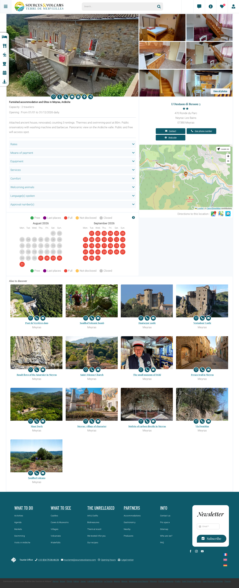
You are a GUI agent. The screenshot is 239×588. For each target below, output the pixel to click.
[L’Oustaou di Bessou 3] (73, 15)
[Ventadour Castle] (202, 300)
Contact (172, 131)
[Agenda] (4, 72)
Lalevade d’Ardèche (95, 581)
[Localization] (84, 97)
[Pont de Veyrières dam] (36, 300)
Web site (172, 137)
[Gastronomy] (4, 46)
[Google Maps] (213, 213)
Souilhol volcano (36, 477)
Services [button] (15, 170)
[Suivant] (133, 217)
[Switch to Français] (225, 554)
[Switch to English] (225, 560)
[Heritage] (4, 63)
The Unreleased (100, 508)
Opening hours (108, 560)
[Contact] (199, 6)
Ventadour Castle (202, 323)
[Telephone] (66, 97)
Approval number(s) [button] (22, 204)
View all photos (220, 91)
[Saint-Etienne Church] (92, 352)
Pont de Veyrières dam (36, 323)
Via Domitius (202, 426)
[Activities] (4, 54)
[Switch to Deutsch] (225, 565)
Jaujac (83, 581)
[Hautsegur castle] (147, 300)
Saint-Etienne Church (92, 374)
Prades (178, 581)
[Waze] (228, 213)
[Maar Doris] (36, 404)
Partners (132, 508)
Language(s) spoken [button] (22, 195)
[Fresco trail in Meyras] (202, 352)
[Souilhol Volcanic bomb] (92, 300)
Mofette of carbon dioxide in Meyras (147, 426)
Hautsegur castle (147, 323)
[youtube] (202, 551)
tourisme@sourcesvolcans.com (80, 560)
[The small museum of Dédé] (147, 352)
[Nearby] (4, 81)
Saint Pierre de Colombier (213, 581)
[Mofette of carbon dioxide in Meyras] (147, 404)
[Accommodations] (4, 37)
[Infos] (210, 6)
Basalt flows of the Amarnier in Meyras (37, 374)
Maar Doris (37, 426)
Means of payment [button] (21, 152)
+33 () (48, 560)
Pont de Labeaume (165, 581)
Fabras (76, 581)
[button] (185, 174)
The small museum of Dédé (147, 374)
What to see (61, 508)
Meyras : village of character (91, 426)
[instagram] (196, 551)
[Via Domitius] (202, 404)
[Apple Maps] (220, 213)
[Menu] (5, 6)
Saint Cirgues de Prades (191, 581)
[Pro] (233, 6)
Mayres (117, 581)
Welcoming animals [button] (22, 187)
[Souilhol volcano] (36, 455)
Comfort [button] (15, 178)
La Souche (108, 581)
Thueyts (227, 581)
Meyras (124, 581)
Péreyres (153, 581)
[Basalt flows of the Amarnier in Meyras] (36, 352)
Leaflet (200, 208)
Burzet (62, 581)
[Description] (59, 97)
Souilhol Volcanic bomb (92, 323)
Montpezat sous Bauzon (138, 581)
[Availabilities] (78, 97)
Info (163, 508)
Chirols (69, 581)
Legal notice (127, 560)
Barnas (56, 581)
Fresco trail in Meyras (202, 374)
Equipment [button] (16, 161)
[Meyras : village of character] (92, 404)
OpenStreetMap (214, 208)
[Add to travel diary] (53, 97)
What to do (23, 508)
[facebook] (190, 551)
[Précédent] (11, 217)
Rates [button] (13, 144)
